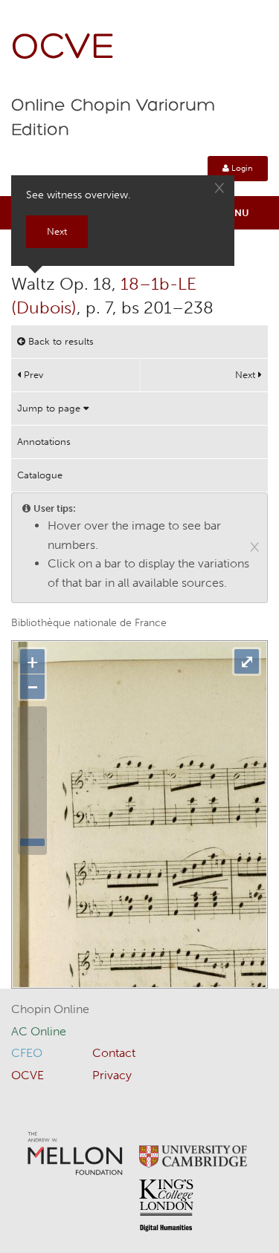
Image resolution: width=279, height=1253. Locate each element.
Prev (32, 374)
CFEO (26, 1053)
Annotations (44, 441)
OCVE (63, 49)
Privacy (112, 1075)
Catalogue (39, 475)
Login (241, 168)
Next (246, 374)
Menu (235, 212)
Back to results (59, 341)
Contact (113, 1053)
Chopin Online (50, 1009)
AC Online (38, 1031)
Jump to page (50, 408)
